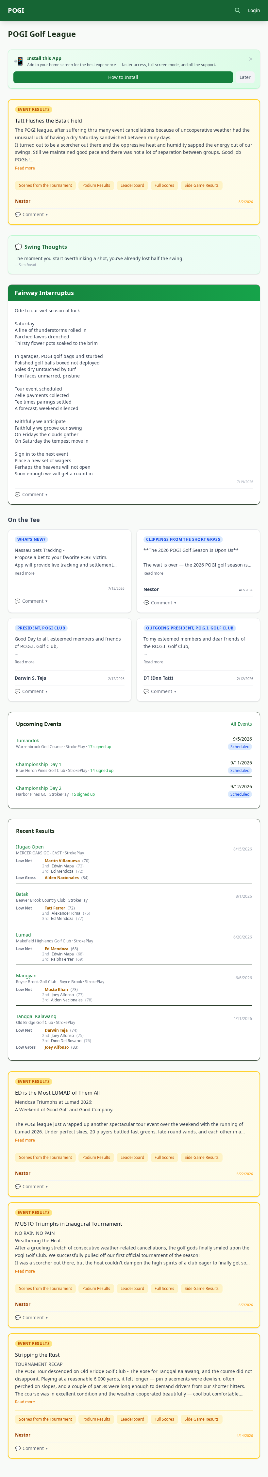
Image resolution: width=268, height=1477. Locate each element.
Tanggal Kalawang (36, 1016)
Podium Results (96, 185)
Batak (22, 894)
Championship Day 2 (38, 788)
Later (245, 77)
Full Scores (164, 185)
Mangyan (26, 975)
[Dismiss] (251, 59)
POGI (16, 10)
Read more (25, 168)
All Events (241, 724)
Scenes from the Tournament (45, 185)
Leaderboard (132, 185)
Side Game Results (202, 185)
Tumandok (27, 740)
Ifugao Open (30, 847)
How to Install (123, 77)
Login (254, 10)
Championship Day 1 (38, 764)
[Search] (237, 10)
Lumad (23, 935)
